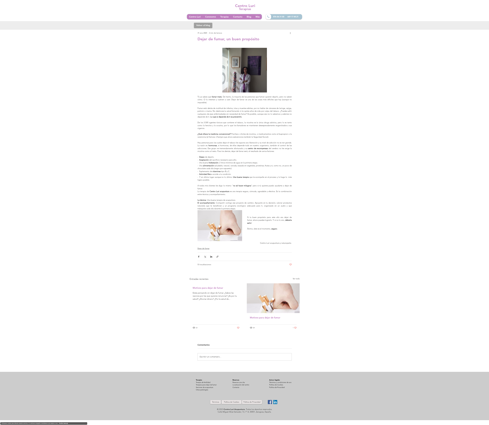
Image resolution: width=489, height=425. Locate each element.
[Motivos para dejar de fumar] (273, 298)
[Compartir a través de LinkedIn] (211, 256)
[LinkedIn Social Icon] (275, 402)
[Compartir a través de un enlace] (217, 256)
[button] (239, 383)
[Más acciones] (290, 32)
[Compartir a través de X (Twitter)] (205, 256)
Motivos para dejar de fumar (208, 287)
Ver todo (296, 278)
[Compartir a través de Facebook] (199, 256)
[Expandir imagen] (244, 70)
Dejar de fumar (203, 248)
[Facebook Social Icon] (270, 402)
